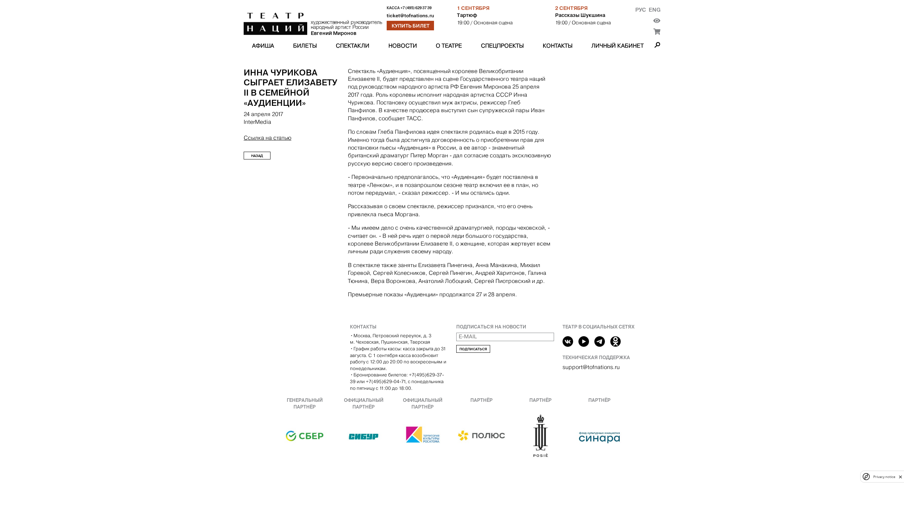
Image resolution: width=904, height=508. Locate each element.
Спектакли (352, 45)
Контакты (557, 45)
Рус (640, 9)
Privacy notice (884, 477)
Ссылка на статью (267, 137)
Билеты (305, 45)
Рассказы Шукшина (580, 15)
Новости (402, 45)
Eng (654, 9)
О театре (449, 45)
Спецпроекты (502, 45)
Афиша (263, 45)
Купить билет (410, 26)
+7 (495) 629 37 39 (416, 8)
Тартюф (467, 15)
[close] (900, 476)
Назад (257, 155)
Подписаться (473, 349)
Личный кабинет (617, 45)
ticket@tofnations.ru (410, 16)
